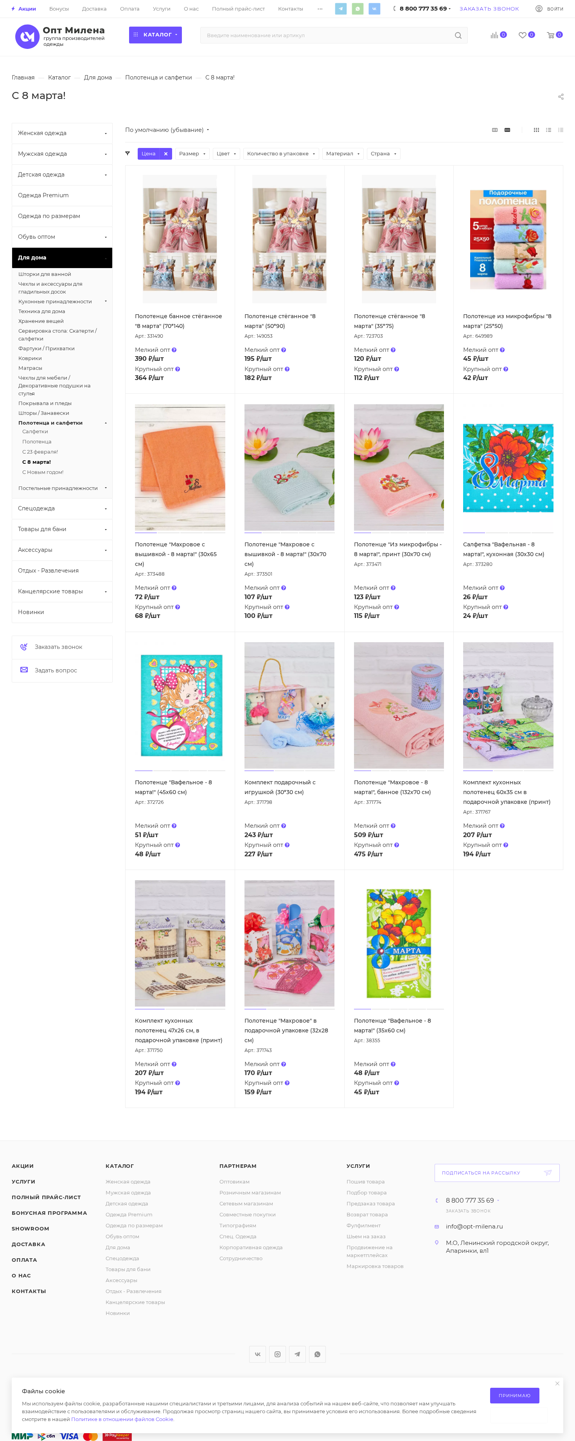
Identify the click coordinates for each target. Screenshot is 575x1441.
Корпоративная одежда (251, 1247)
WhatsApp (357, 8)
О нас (21, 1275)
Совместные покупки (247, 1214)
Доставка (28, 1244)
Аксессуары (121, 1280)
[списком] (548, 129)
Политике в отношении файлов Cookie (122, 1419)
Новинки (118, 1313)
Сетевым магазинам (246, 1203)
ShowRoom (30, 1228)
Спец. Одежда (238, 1236)
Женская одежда (128, 1181)
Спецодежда (122, 1258)
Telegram (341, 8)
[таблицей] (560, 129)
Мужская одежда (128, 1192)
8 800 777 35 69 (470, 1201)
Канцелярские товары (135, 1302)
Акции (23, 1166)
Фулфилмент (364, 1225)
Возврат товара (367, 1214)
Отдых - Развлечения (134, 1291)
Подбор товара (367, 1192)
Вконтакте (374, 8)
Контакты (29, 1291)
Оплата (24, 1260)
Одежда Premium (129, 1214)
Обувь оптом (122, 1236)
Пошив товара (366, 1181)
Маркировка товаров (375, 1266)
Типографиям (237, 1225)
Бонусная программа (49, 1213)
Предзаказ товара (371, 1203)
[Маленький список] (494, 129)
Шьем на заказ (366, 1236)
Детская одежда (127, 1203)
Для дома (118, 1247)
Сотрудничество (240, 1258)
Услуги (24, 1181)
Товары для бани (128, 1269)
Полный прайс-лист (46, 1197)
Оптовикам (234, 1181)
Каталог (120, 1166)
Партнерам (238, 1166)
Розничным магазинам (250, 1192)
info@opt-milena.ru (474, 1226)
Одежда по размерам (134, 1225)
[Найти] (458, 35)
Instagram (277, 1354)
